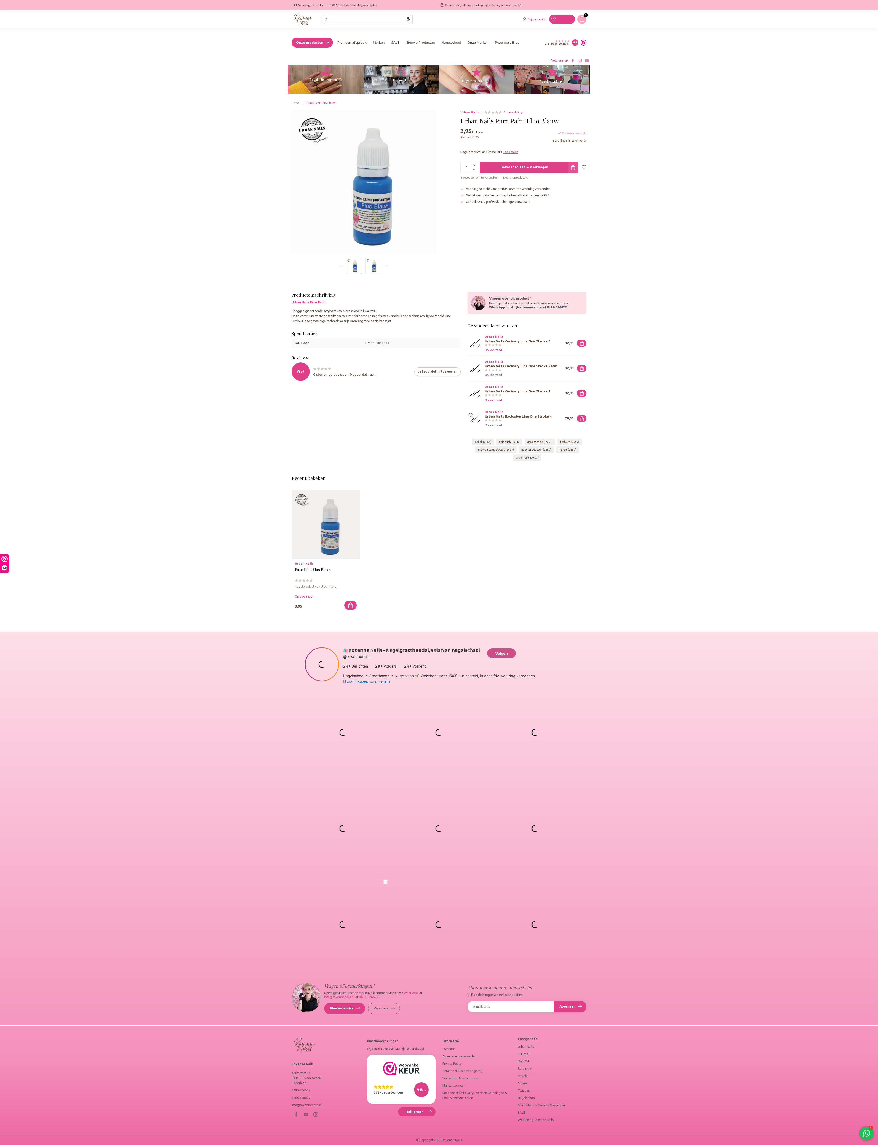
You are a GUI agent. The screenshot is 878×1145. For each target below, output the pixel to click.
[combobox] (367, 19)
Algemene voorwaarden (459, 1056)
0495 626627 (301, 1090)
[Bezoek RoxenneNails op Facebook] (573, 60)
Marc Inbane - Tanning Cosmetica (541, 1105)
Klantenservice (341, 1008)
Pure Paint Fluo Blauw (321, 103)
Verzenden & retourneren (460, 1078)
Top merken (401, 80)
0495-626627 (557, 307)
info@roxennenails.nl (526, 307)
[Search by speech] (408, 19)
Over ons (381, 1008)
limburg (569, 441)
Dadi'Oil (523, 1061)
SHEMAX (524, 1054)
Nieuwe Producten (420, 42)
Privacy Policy (452, 1063)
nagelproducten (536, 449)
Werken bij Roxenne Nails (536, 1120)
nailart (567, 449)
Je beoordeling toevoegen (437, 371)
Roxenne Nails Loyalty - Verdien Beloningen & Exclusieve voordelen (474, 1095)
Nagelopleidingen (552, 81)
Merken (379, 42)
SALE (395, 42)
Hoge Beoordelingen (476, 81)
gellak (483, 441)
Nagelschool (451, 42)
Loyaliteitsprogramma (326, 80)
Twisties (524, 1090)
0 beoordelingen (514, 112)
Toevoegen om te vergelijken (479, 177)
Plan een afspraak (352, 42)
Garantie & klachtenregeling (462, 1071)
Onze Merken (478, 42)
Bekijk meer (420, 1113)
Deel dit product (514, 177)
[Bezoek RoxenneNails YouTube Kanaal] (587, 60)
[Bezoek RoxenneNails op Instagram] (580, 60)
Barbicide (524, 1068)
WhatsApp (497, 307)
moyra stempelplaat (496, 449)
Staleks (523, 1076)
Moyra (522, 1083)
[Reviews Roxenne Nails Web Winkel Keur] (582, 43)
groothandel (540, 441)
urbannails (527, 457)
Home (296, 103)
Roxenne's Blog (507, 42)
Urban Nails (469, 112)
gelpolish (509, 441)
